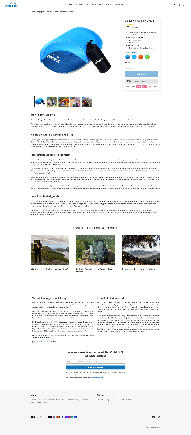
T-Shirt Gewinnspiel (125, 400)
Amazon (47, 322)
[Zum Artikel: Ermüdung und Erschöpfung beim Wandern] (141, 250)
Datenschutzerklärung (56, 400)
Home (33, 12)
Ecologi (99, 309)
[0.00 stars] (129, 24)
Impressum (42, 400)
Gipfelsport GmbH (155, 427)
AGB (32, 402)
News (114, 400)
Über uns (100, 400)
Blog (107, 400)
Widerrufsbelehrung (73, 400)
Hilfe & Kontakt (42, 402)
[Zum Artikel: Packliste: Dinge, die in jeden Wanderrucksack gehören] (95, 250)
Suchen (33, 400)
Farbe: (131, 53)
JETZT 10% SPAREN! (96, 367)
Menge (127, 62)
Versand (85, 400)
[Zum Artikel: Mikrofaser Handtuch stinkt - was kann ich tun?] (50, 250)
